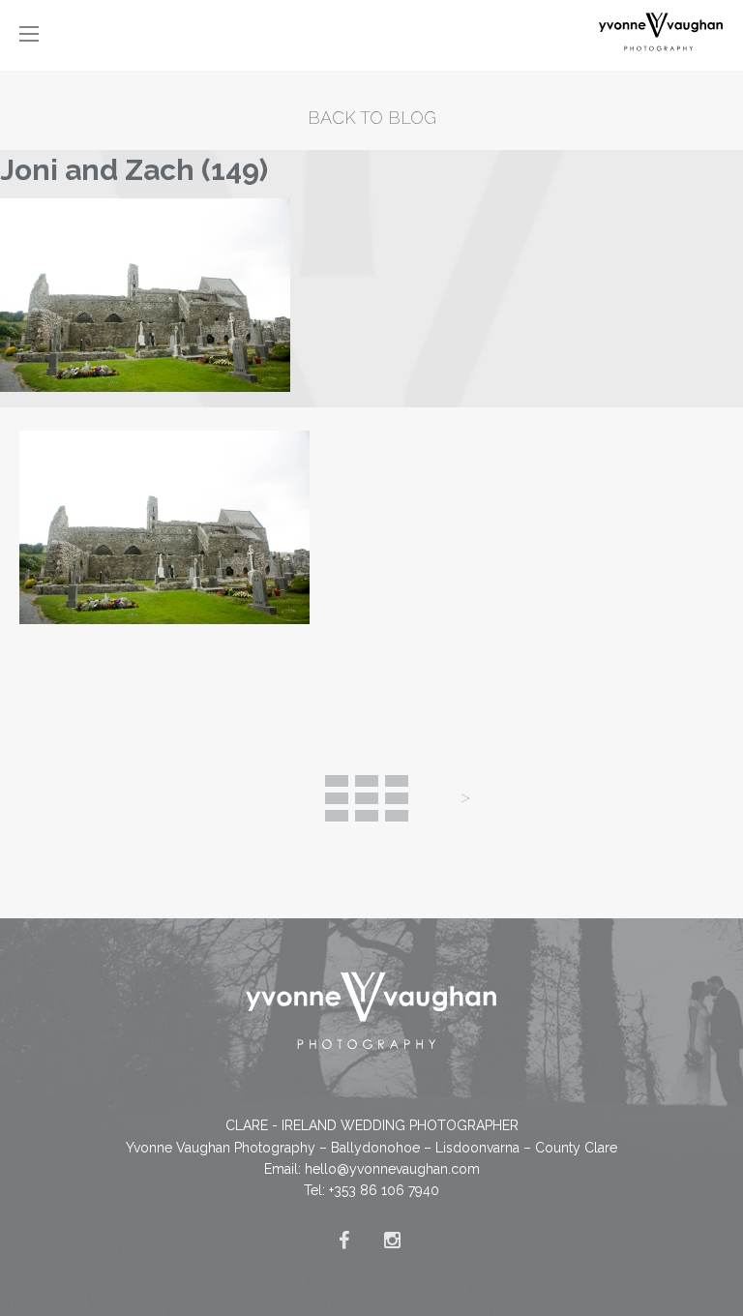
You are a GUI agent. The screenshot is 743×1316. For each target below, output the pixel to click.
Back (366, 798)
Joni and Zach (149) (134, 170)
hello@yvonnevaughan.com (392, 1169)
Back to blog (372, 117)
